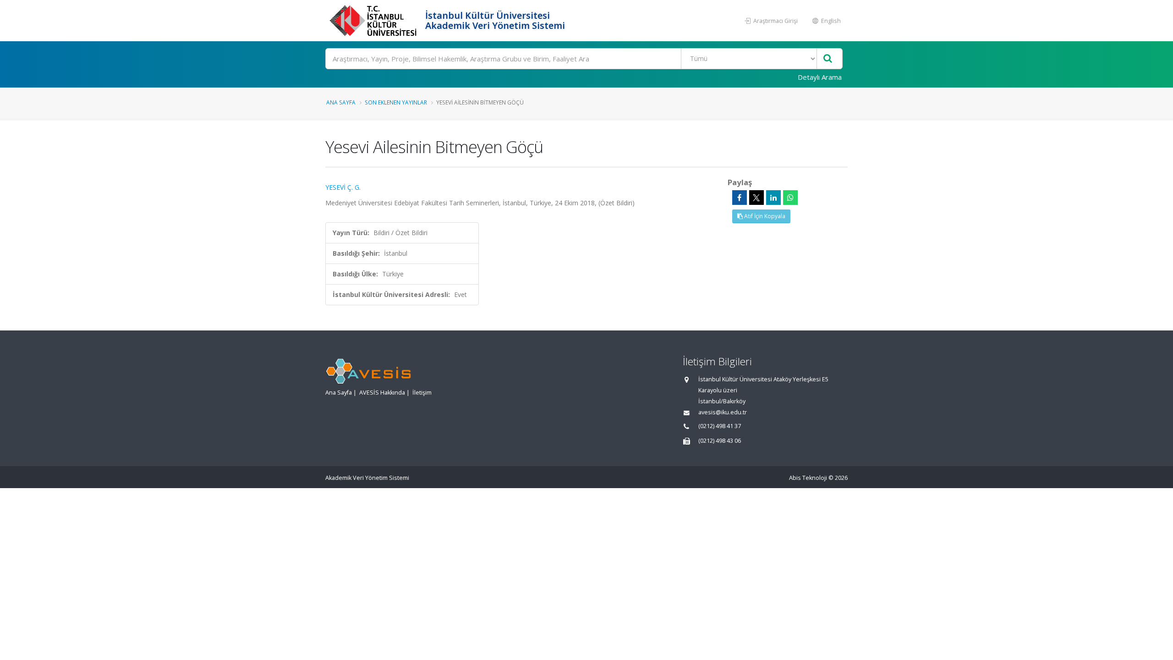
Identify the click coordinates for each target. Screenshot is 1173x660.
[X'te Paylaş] (756, 197)
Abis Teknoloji (808, 478)
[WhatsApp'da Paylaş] (790, 197)
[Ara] (827, 59)
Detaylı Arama (820, 77)
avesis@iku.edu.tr (722, 412)
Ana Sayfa (341, 102)
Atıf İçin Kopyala (764, 216)
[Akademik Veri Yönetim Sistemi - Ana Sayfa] (374, 20)
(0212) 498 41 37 (719, 426)
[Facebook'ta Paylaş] (739, 197)
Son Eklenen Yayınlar (396, 102)
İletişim (422, 392)
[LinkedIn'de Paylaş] (773, 197)
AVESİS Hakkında (382, 392)
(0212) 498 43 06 (719, 441)
